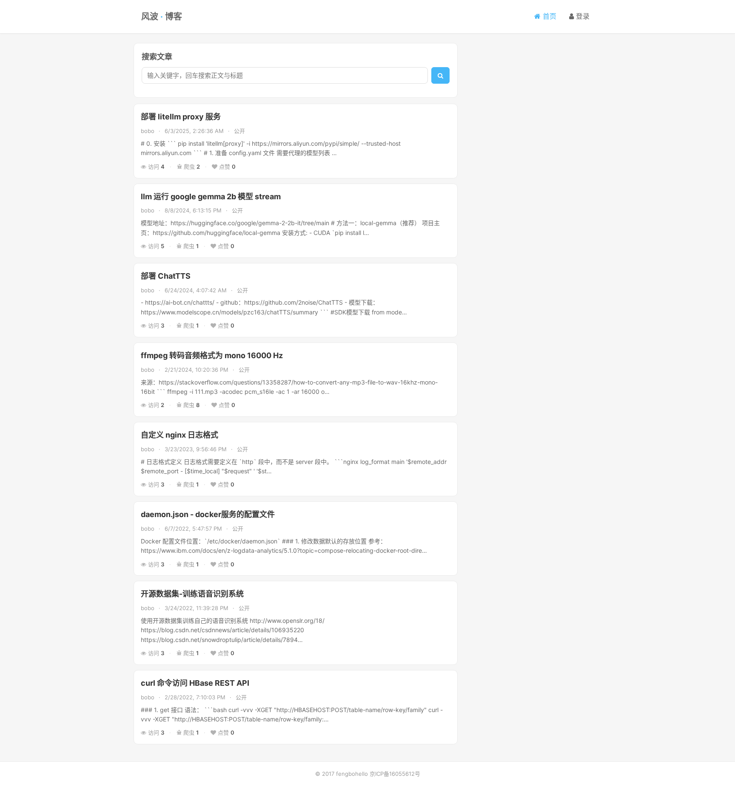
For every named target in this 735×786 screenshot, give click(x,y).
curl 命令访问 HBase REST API (195, 683)
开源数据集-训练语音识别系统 (192, 593)
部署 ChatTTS (166, 275)
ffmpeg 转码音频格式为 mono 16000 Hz (212, 355)
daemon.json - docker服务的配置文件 (208, 514)
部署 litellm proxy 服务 (181, 116)
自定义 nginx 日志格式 (179, 434)
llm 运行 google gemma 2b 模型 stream (211, 196)
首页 (548, 16)
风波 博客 (161, 16)
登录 (582, 16)
